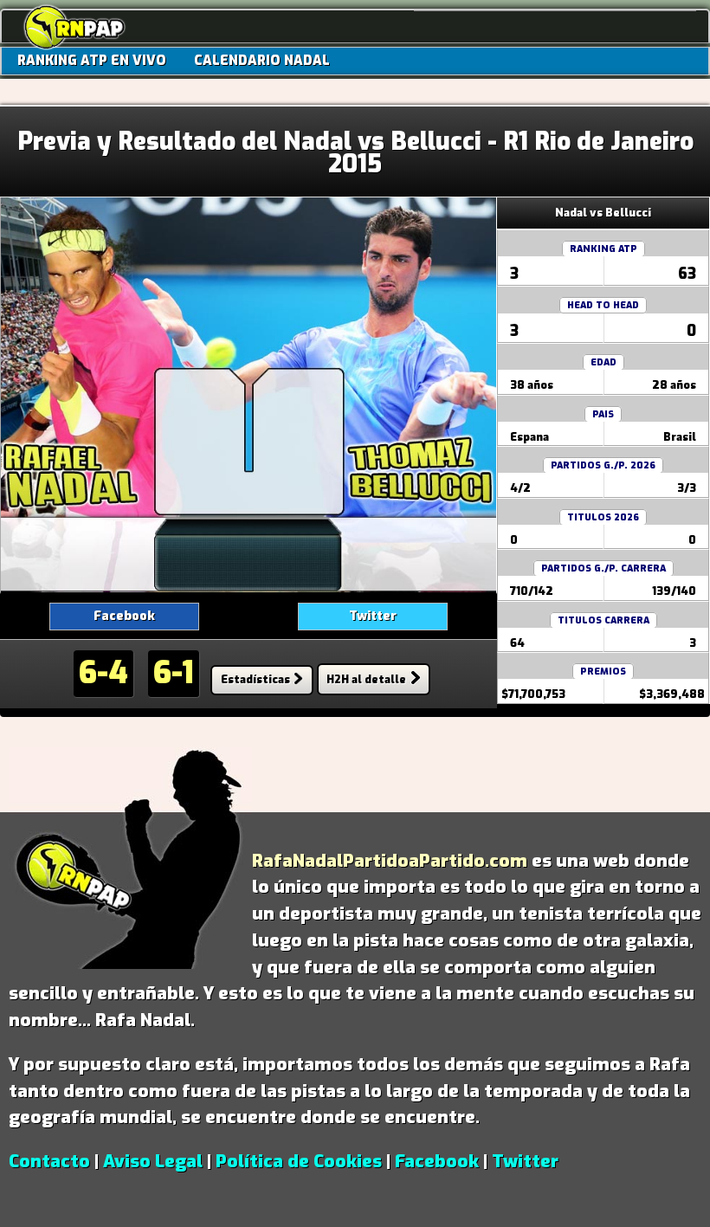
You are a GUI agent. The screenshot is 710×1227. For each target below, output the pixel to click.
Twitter (373, 616)
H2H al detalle (366, 679)
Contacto (49, 1161)
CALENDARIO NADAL (262, 60)
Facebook (124, 616)
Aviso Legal (153, 1161)
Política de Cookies (299, 1161)
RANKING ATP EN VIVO (91, 60)
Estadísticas (255, 679)
